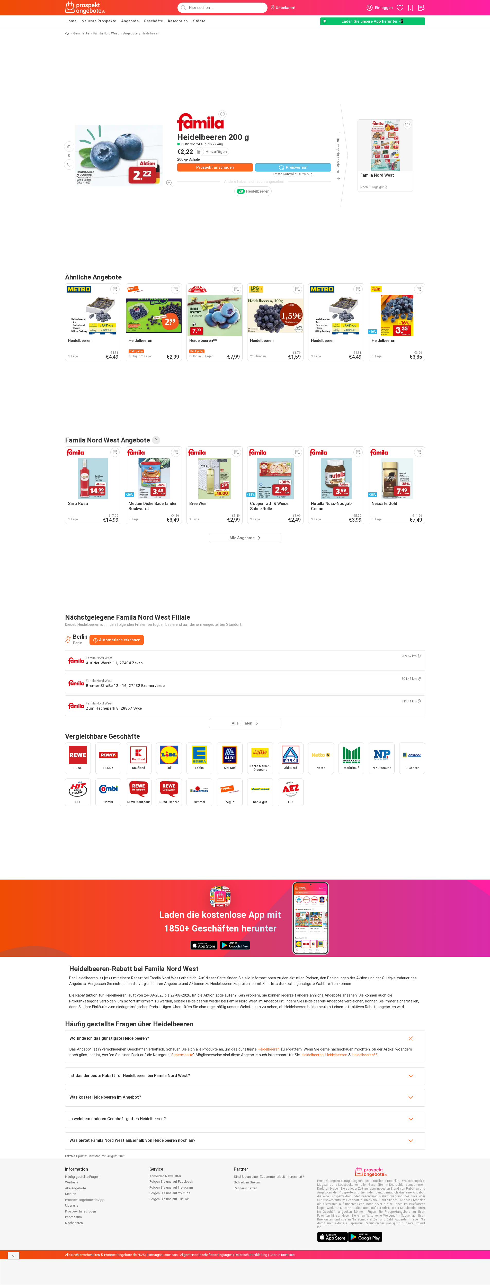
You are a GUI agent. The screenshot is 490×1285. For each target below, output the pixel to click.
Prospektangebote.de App (84, 1200)
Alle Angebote (75, 1188)
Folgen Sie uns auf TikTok (169, 1199)
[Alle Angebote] (156, 440)
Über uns (71, 1205)
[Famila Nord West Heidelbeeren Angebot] (119, 155)
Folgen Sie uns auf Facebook (171, 1181)
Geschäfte (153, 21)
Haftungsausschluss (162, 1255)
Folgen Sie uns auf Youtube (169, 1193)
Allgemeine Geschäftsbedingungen (206, 1255)
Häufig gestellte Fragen (82, 1177)
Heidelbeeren (269, 1049)
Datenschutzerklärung (251, 1255)
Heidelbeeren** (364, 1055)
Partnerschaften (245, 1188)
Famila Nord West (106, 33)
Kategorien (178, 21)
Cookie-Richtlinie (282, 1255)
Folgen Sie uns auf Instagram (171, 1187)
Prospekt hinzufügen (80, 1211)
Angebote (130, 21)
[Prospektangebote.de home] (85, 7)
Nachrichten (74, 1223)
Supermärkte (182, 1055)
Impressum (73, 1217)
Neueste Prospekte (99, 21)
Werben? (71, 1182)
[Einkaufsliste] (421, 8)
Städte (199, 21)
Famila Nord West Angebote (107, 440)
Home (71, 21)
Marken (70, 1194)
